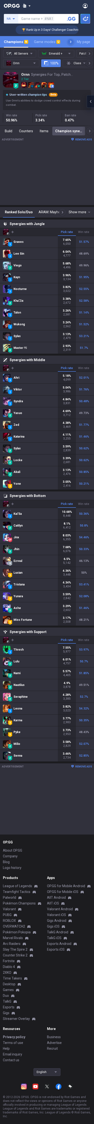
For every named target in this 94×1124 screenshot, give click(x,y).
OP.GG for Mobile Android (66, 886)
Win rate (83, 232)
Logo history (12, 868)
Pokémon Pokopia (17, 932)
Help (6, 1048)
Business (54, 1037)
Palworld (9, 897)
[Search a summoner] (71, 19)
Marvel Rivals (13, 938)
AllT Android (56, 897)
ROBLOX (9, 921)
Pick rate (67, 232)
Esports (8, 1007)
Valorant (9, 909)
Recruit (52, 1048)
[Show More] (27, 6)
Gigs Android (56, 921)
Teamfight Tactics (16, 892)
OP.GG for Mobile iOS (62, 892)
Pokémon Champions (19, 903)
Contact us (11, 1060)
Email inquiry (12, 1054)
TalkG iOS (54, 938)
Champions (15, 42)
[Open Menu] (85, 6)
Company (10, 856)
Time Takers (12, 978)
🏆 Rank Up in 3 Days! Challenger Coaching (41, 29)
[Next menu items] (70, 41)
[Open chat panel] (90, 101)
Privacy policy (14, 1037)
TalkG (7, 1001)
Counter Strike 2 (15, 955)
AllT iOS (53, 903)
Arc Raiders (11, 944)
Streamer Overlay (16, 1019)
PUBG (7, 915)
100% (54, 63)
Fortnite (9, 961)
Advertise (54, 1043)
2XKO (7, 972)
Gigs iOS (53, 926)
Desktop (9, 984)
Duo (6, 996)
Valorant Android (60, 909)
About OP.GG (12, 850)
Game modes (46, 42)
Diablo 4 (9, 967)
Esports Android (59, 944)
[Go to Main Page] (12, 6)
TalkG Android (57, 932)
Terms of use (13, 1043)
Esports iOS (56, 949)
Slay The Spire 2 (15, 949)
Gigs (6, 1013)
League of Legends (17, 886)
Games (8, 990)
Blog (6, 862)
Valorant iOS (56, 915)
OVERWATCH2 (14, 926)
